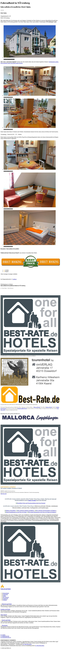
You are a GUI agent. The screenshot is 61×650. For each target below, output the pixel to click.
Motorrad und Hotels (7, 604)
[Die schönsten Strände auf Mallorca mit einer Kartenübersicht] (25, 510)
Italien (4, 595)
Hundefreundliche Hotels (22, 408)
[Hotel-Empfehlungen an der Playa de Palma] (16, 512)
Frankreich (5, 598)
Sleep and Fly (4, 614)
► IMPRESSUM (5, 636)
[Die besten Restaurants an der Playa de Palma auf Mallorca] (41, 512)
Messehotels (5, 625)
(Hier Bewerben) (4, 493)
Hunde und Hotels (6, 620)
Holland (5, 600)
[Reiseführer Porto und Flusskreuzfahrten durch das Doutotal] (30, 503)
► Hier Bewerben (27, 644)
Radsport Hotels (49, 407)
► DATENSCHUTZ (6, 637)
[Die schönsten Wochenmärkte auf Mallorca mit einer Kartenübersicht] (45, 510)
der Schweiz (6, 597)
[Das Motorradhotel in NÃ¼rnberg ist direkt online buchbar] (30, 267)
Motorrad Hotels (37, 407)
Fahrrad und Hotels (6, 589)
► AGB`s (3, 634)
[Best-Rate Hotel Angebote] (30, 403)
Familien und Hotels (5, 609)
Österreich (5, 594)
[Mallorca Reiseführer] (30, 421)
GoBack (15, 279)
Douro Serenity (32, 500)
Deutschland (6, 593)
